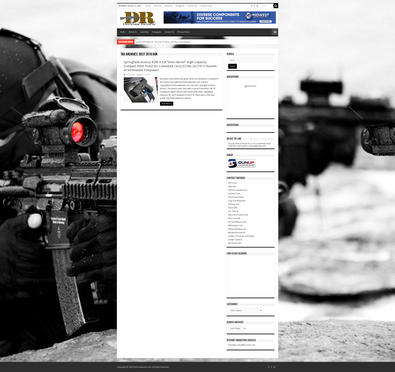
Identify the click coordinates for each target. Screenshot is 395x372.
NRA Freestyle (234, 218)
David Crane (130, 75)
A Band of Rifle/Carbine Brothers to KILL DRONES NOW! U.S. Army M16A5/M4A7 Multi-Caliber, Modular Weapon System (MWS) (191, 42)
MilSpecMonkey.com (237, 229)
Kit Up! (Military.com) (237, 222)
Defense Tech (234, 193)
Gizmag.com (233, 204)
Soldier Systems (235, 239)
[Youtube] (257, 6)
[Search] (276, 6)
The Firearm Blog (235, 197)
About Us (158, 6)
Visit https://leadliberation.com (241, 345)
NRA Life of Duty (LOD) (238, 215)
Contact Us (192, 6)
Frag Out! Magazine (236, 200)
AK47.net (232, 186)
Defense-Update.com (237, 190)
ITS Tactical (233, 211)
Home (148, 6)
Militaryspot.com (235, 225)
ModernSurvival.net (236, 232)
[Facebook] (255, 6)
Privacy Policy (206, 6)
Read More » (166, 104)
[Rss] (252, 6)
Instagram (179, 6)
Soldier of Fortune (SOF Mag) (241, 236)
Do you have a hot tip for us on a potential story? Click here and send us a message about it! (249, 144)
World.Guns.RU (234, 243)
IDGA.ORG (232, 208)
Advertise (168, 6)
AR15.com (232, 183)
